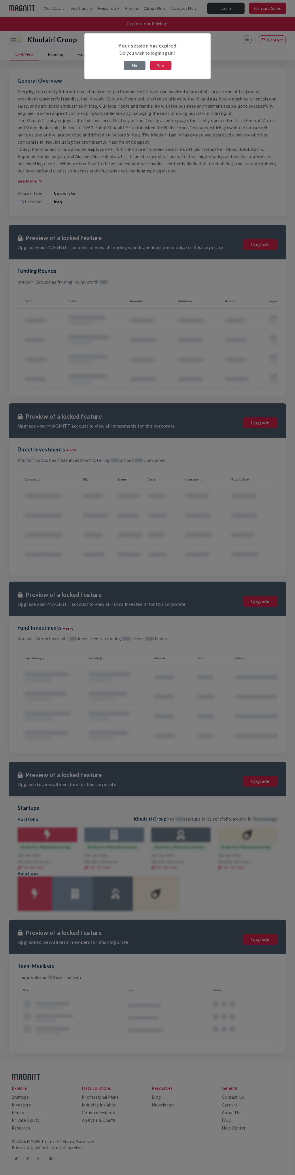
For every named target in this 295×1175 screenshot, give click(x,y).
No (134, 65)
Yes (160, 65)
